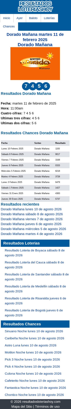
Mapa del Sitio (21, 406)
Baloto (33, 18)
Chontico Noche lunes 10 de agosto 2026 (34, 395)
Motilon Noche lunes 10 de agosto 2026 (33, 352)
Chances (9, 26)
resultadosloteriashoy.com (41, 401)
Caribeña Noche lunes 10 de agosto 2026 (34, 338)
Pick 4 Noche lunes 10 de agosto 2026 (32, 366)
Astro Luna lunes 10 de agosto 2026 (30, 345)
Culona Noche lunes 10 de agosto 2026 (33, 373)
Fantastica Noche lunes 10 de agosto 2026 (35, 387)
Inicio (6, 18)
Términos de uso (47, 406)
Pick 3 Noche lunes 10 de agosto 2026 (32, 359)
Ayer (20, 18)
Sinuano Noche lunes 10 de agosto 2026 (34, 331)
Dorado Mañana (35, 44)
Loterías (49, 18)
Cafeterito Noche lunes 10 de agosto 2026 (35, 380)
